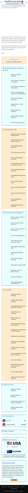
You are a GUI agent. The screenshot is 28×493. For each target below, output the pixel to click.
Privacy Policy (14, 488)
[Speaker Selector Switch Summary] (6, 105)
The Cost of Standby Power (18, 235)
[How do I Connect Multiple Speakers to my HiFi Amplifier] (6, 93)
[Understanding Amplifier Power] (6, 182)
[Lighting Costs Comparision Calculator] (6, 378)
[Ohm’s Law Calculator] (6, 360)
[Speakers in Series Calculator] (6, 336)
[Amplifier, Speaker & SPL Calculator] (6, 301)
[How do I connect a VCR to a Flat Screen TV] (6, 218)
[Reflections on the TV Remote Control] (6, 271)
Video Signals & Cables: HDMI (18, 265)
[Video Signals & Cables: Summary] (6, 259)
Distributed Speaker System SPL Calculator (18, 324)
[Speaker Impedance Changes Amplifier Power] (6, 135)
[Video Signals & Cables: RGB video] (6, 247)
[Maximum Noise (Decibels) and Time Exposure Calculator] (6, 366)
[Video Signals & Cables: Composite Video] (6, 283)
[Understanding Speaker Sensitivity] (6, 158)
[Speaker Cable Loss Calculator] (6, 111)
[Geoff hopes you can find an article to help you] (14, 2)
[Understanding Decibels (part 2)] (6, 194)
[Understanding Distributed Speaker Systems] (6, 141)
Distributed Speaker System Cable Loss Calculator (18, 306)
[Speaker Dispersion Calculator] (6, 313)
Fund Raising (10, 486)
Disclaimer (23, 486)
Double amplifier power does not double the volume (18, 164)
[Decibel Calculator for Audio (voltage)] (6, 348)
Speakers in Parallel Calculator (14, 61)
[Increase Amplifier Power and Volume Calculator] (6, 354)
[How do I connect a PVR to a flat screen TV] (6, 230)
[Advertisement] (14, 22)
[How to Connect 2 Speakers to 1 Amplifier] (6, 81)
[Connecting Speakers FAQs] (6, 123)
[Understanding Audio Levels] (6, 152)
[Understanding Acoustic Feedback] (6, 206)
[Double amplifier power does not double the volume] (6, 164)
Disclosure (17, 486)
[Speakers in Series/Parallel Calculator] (6, 342)
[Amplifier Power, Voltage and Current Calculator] (6, 330)
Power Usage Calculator (17, 371)
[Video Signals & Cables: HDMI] (6, 265)
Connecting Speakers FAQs (17, 122)
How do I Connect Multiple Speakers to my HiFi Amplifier (18, 93)
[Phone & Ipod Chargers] (6, 277)
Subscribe (23, 424)
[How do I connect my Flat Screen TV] (6, 224)
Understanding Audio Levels (18, 152)
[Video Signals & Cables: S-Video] (6, 253)
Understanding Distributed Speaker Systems (17, 140)
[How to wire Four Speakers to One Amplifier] (6, 87)
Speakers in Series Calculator (18, 336)
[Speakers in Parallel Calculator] (6, 75)
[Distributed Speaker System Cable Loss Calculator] (6, 307)
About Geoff (4, 486)
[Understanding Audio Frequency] (6, 200)
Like (25, 420)
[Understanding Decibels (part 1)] (6, 188)
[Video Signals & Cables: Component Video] (6, 241)
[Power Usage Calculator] (6, 372)
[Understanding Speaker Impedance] (6, 99)
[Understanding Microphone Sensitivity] (6, 170)
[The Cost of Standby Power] (6, 235)
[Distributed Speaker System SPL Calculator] (6, 324)
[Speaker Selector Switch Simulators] (6, 117)
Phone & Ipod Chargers (16, 277)
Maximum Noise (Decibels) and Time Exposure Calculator (17, 366)
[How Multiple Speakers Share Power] (6, 176)
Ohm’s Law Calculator (16, 360)
